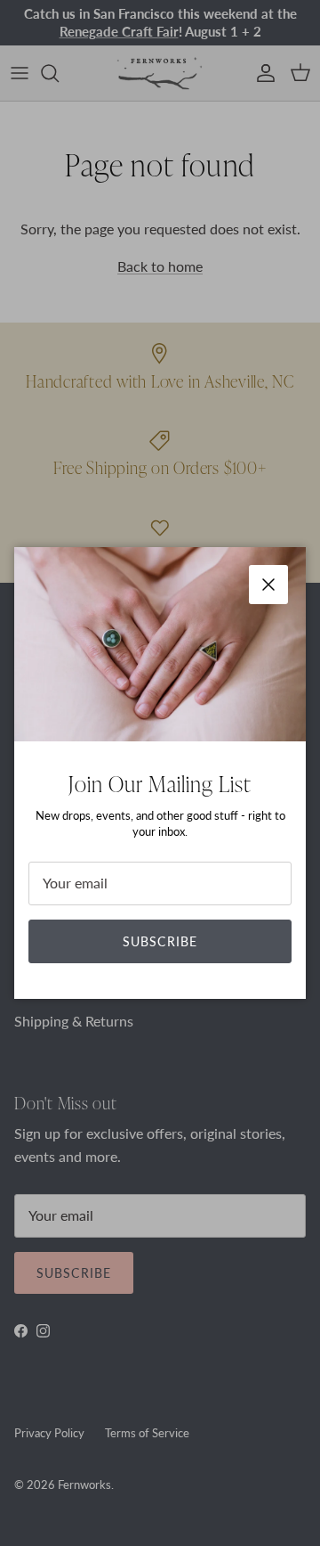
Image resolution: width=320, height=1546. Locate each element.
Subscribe (160, 941)
